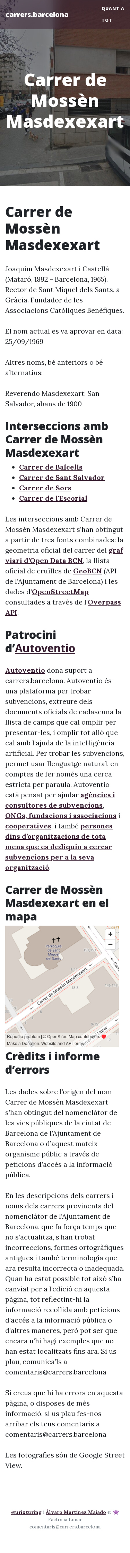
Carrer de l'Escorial (53, 498)
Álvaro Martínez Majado (76, 1512)
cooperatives (28, 825)
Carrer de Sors (45, 487)
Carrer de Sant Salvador (62, 477)
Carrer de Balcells (51, 467)
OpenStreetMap (60, 591)
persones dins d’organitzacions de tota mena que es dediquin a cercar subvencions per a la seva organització (59, 846)
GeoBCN (87, 570)
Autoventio (45, 648)
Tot (107, 20)
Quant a (113, 8)
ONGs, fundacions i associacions (60, 815)
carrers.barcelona (37, 14)
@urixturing (26, 1512)
